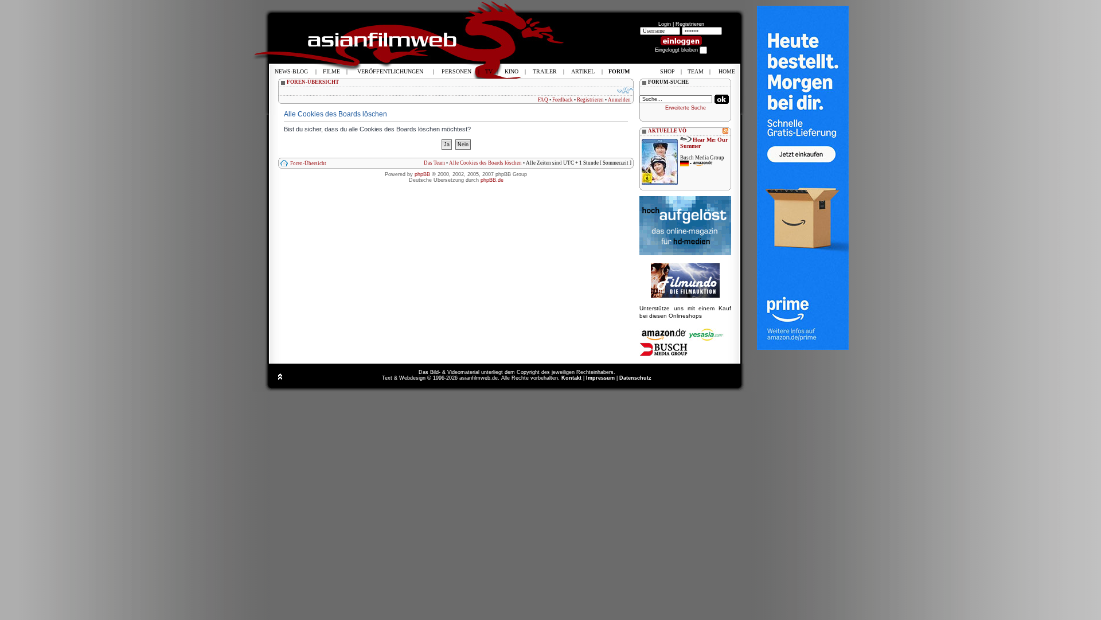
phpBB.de (492, 180)
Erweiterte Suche (685, 108)
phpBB (422, 174)
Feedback (562, 100)
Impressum (600, 378)
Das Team (434, 163)
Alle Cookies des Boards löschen (485, 163)
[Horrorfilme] (685, 296)
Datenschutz (635, 378)
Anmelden (619, 100)
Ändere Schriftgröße (625, 90)
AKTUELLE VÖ (667, 131)
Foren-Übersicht (308, 163)
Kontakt (571, 378)
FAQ (543, 100)
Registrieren (690, 24)
